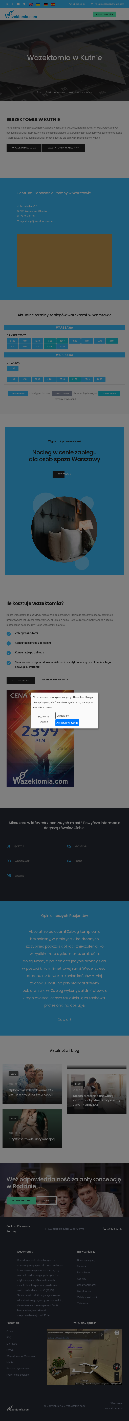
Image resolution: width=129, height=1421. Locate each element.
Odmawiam (63, 715)
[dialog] (64, 710)
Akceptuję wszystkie (67, 722)
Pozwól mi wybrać (43, 719)
